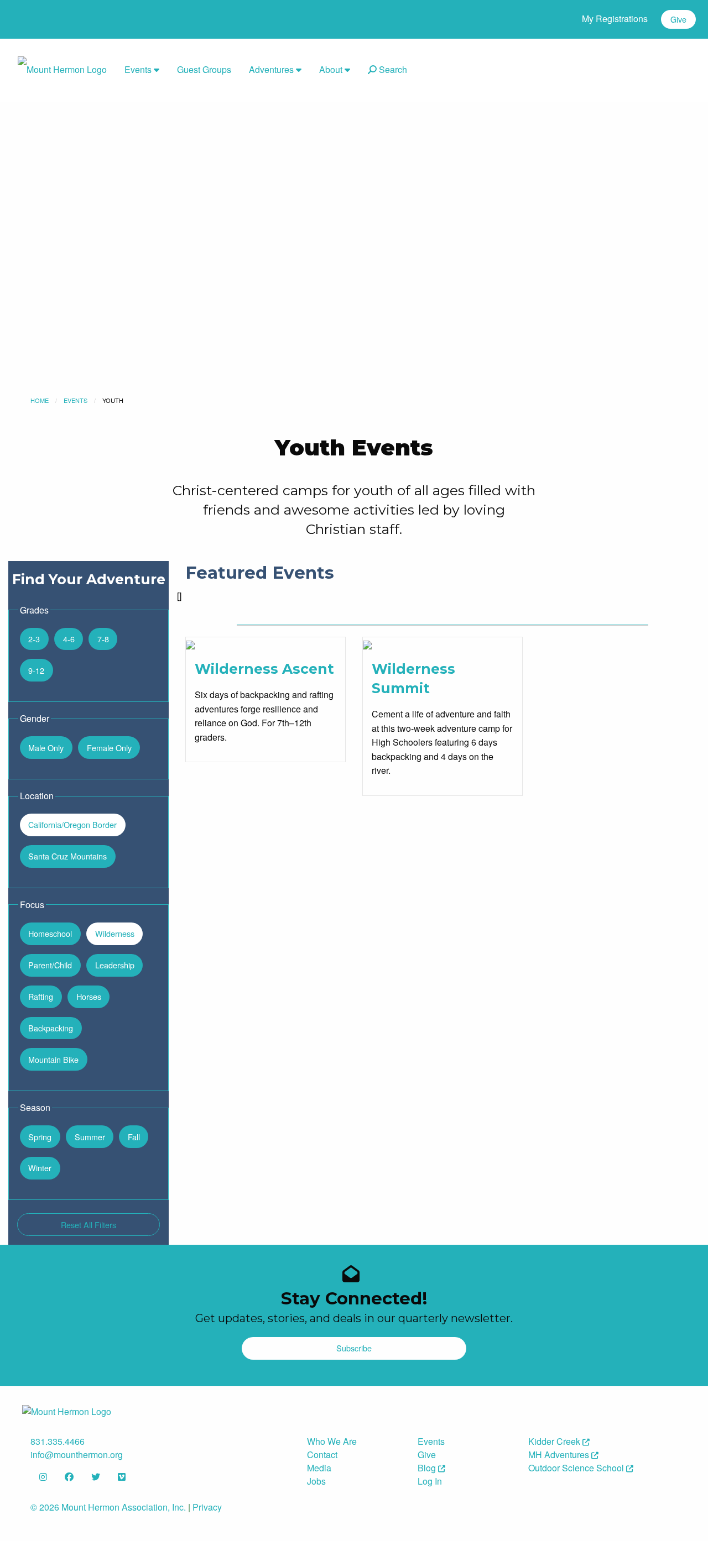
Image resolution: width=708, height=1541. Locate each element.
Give (678, 19)
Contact (322, 1454)
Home (39, 400)
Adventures (272, 69)
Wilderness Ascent (264, 669)
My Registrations (615, 18)
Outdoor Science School (577, 1467)
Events (139, 69)
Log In (430, 1481)
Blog (428, 1467)
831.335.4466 (57, 1441)
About (332, 69)
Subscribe (354, 1348)
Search (392, 69)
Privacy (207, 1507)
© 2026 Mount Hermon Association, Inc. (108, 1507)
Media (319, 1467)
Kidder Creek (555, 1441)
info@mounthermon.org (76, 1454)
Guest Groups (204, 69)
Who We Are (332, 1441)
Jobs (316, 1481)
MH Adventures (559, 1454)
